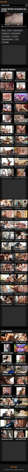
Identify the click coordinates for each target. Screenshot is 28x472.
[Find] (26, 5)
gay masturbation (8, 39)
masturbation (16, 33)
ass (17, 39)
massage (5, 42)
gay (4, 30)
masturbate (6, 36)
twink (10, 30)
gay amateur (18, 30)
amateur (15, 36)
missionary (6, 33)
